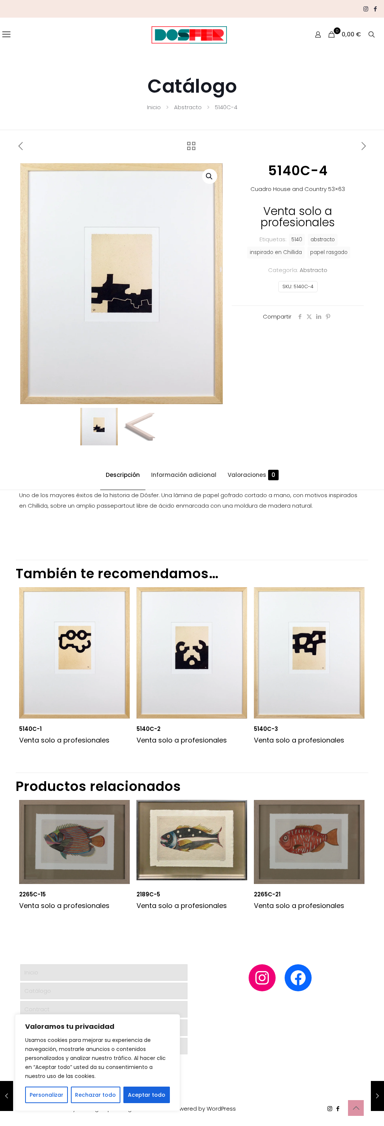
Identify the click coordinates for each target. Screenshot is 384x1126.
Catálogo (37, 991)
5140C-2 (148, 729)
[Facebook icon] (375, 9)
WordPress (221, 1108)
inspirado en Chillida (276, 252)
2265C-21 (267, 894)
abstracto (322, 239)
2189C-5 (148, 894)
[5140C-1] (377, 1096)
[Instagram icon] (366, 9)
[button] (209, 176)
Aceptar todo (146, 1095)
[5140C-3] (6, 1096)
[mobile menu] (6, 34)
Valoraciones (251, 475)
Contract (37, 1009)
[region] (97, 1062)
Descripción (123, 475)
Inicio (154, 107)
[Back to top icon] (356, 1108)
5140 (296, 239)
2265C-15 (32, 894)
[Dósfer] (189, 34)
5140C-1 (30, 729)
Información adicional (183, 475)
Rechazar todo (95, 1095)
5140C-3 (266, 729)
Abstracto (188, 107)
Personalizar (46, 1095)
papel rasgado (329, 252)
